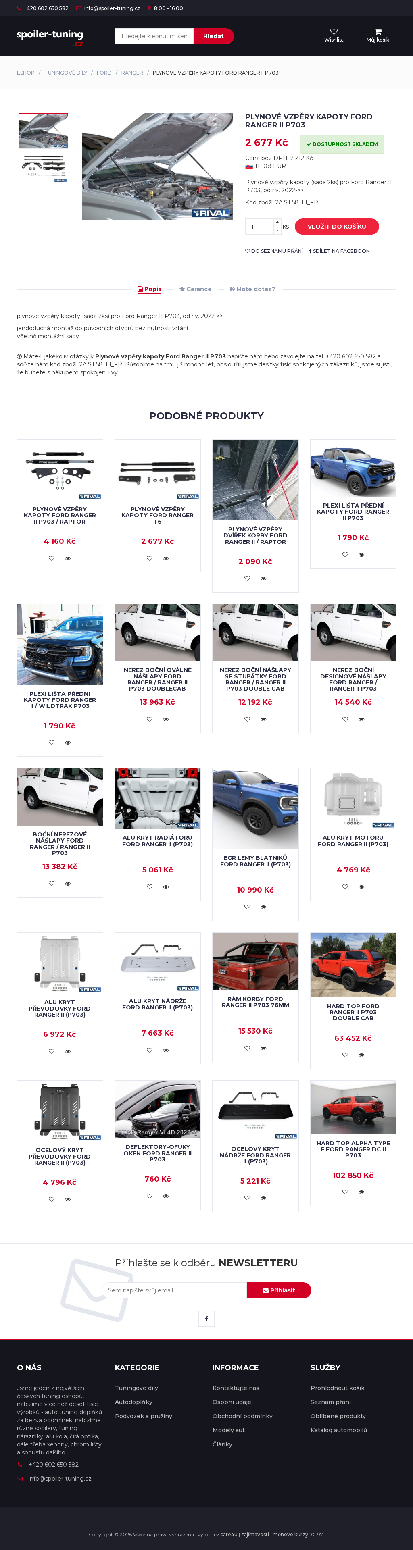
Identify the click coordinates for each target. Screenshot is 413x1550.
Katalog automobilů (339, 1430)
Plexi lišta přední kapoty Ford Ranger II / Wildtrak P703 (60, 700)
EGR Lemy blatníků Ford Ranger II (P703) (255, 861)
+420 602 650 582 (46, 8)
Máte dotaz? (255, 289)
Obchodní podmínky (243, 1416)
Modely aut (229, 1430)
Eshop (26, 73)
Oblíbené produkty (338, 1416)
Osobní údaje (232, 1402)
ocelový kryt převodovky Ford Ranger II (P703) (60, 1156)
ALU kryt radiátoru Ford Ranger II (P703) (157, 840)
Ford (104, 73)
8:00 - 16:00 (168, 8)
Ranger (132, 73)
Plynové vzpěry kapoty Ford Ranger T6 (157, 515)
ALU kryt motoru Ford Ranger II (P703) (353, 840)
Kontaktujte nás (236, 1388)
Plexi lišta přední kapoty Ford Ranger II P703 (353, 512)
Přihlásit (282, 1290)
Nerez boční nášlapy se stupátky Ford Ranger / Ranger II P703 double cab (255, 679)
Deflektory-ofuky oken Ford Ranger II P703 (157, 1153)
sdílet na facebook (340, 251)
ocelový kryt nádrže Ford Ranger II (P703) (255, 1155)
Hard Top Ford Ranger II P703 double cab (353, 1012)
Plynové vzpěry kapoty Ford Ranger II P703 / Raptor (60, 515)
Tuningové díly (65, 73)
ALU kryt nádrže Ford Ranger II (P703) (157, 1004)
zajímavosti (255, 1534)
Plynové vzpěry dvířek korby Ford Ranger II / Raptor (255, 535)
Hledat (213, 36)
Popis (152, 289)
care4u (229, 1534)
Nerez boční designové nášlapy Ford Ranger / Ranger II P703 (353, 679)
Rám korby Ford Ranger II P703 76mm (255, 1002)
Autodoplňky (133, 1402)
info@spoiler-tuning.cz (111, 8)
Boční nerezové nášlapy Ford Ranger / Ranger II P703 (60, 844)
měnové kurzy (290, 1534)
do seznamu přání (276, 251)
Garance (198, 289)
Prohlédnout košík (338, 1388)
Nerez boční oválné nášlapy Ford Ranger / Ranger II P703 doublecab (158, 679)
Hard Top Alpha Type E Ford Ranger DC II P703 (353, 1149)
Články (222, 1444)
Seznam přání (331, 1402)
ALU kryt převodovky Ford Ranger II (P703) (60, 1008)
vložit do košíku (337, 226)
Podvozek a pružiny (143, 1416)
